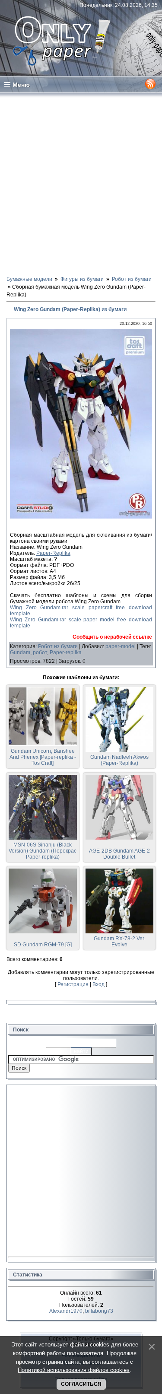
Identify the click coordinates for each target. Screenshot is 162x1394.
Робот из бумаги (58, 646)
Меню (21, 84)
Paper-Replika (53, 553)
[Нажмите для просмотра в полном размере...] (81, 517)
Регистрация (73, 984)
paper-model (120, 646)
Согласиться (81, 1384)
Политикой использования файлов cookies (74, 1370)
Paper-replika (66, 652)
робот (40, 652)
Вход (98, 984)
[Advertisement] (81, 184)
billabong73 (99, 1311)
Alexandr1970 (66, 1311)
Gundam (20, 652)
